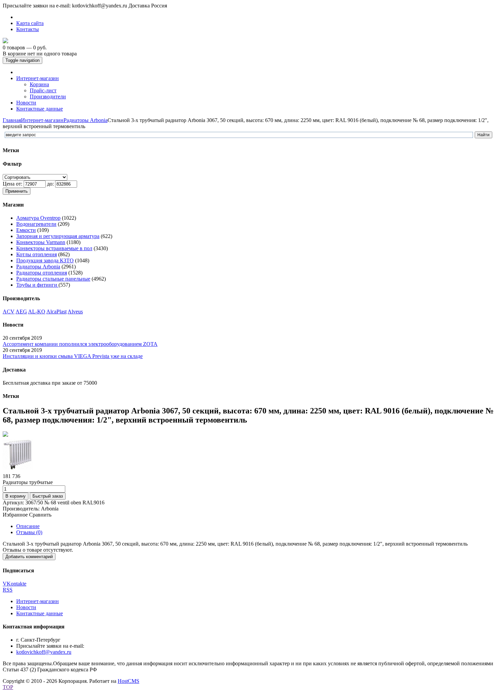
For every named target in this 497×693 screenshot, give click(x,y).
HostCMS (128, 681)
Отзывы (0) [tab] (29, 532)
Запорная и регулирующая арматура (57, 236)
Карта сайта (30, 23)
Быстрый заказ (47, 496)
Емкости (26, 230)
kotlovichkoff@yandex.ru (43, 652)
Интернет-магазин (42, 120)
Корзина (39, 84)
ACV (9, 311)
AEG (21, 311)
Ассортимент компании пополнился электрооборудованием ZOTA (80, 344)
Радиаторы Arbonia (86, 120)
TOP (8, 687)
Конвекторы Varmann (40, 242)
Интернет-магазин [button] (37, 78)
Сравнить (40, 515)
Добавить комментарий (29, 556)
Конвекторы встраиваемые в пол (54, 248)
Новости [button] (26, 102)
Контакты (27, 29)
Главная (12, 120)
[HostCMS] (5, 41)
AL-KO (36, 311)
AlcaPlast (56, 311)
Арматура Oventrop (38, 218)
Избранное (15, 515)
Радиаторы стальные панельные (53, 279)
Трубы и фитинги (37, 285)
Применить (16, 191)
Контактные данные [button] (39, 109)
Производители (48, 96)
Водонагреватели (36, 224)
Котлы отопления (36, 254)
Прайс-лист (43, 90)
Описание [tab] (28, 526)
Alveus (75, 311)
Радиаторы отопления (41, 273)
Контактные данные (39, 613)
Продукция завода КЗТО (45, 260)
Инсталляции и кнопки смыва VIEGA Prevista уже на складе (73, 356)
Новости (26, 607)
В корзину (15, 496)
